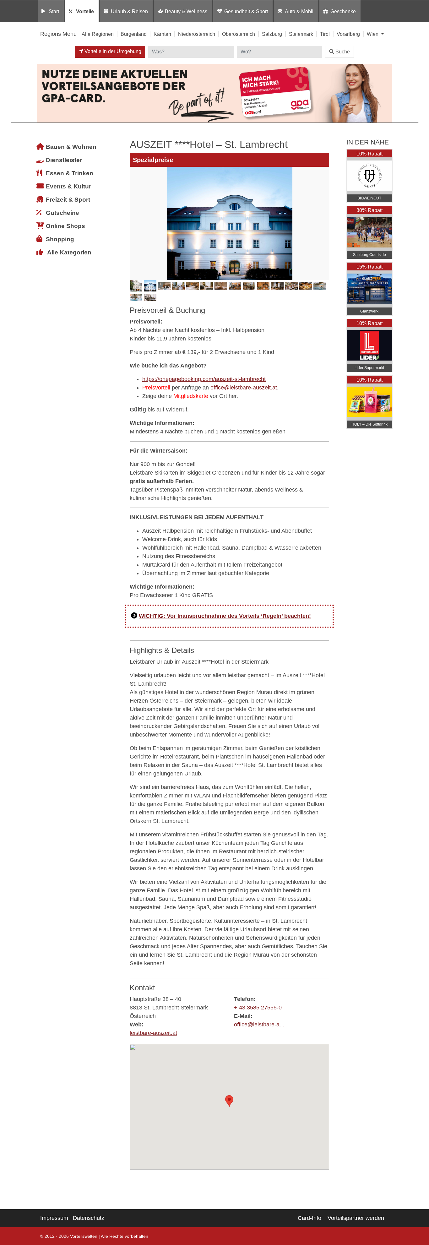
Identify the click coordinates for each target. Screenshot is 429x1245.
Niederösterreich (196, 34)
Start (54, 11)
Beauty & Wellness (186, 11)
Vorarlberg (348, 34)
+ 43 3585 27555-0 (258, 1007)
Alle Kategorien (69, 252)
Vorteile (85, 11)
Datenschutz (88, 1218)
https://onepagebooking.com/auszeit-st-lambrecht (204, 379)
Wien (373, 34)
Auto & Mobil (299, 11)
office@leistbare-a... (259, 1024)
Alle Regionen (98, 34)
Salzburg (272, 34)
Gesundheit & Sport (246, 11)
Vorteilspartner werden (356, 1218)
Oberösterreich (238, 34)
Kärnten (162, 34)
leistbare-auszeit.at (153, 1033)
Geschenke (343, 11)
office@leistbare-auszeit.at (243, 387)
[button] (229, 1101)
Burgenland (134, 34)
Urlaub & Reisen (129, 11)
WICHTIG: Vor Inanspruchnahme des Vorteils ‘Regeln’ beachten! (225, 616)
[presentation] (135, 223)
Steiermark (301, 34)
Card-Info (309, 1218)
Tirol (325, 34)
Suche (342, 51)
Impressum (54, 1218)
